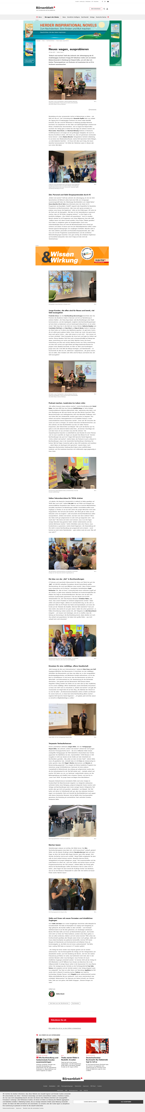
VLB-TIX (86, 1090)
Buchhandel (84, 17)
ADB (66, 1090)
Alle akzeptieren (126, 1102)
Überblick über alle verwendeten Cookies (33, 1108)
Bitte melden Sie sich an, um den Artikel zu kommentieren (65, 1028)
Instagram (105, 1)
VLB (81, 1090)
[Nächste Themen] (108, 17)
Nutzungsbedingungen (67, 1086)
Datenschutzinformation (8, 1108)
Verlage (92, 17)
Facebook (102, 1)
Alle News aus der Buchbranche (59, 1003)
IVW (92, 1)
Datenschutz (78, 1086)
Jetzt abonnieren (96, 8)
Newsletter (96, 1)
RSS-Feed (93, 1086)
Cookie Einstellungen (90, 1102)
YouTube (108, 1)
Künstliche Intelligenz (73, 17)
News (64, 17)
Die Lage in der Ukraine (52, 17)
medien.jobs (82, 1)
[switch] (39, 17)
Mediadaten (88, 1)
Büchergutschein (73, 1090)
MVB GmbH (60, 1090)
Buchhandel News (50, 40)
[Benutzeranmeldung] (107, 8)
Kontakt (77, 1)
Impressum (86, 1086)
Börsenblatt (45, 8)
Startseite (38, 40)
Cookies (99, 1086)
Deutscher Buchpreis (102, 17)
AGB (58, 1086)
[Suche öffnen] (104, 8)
